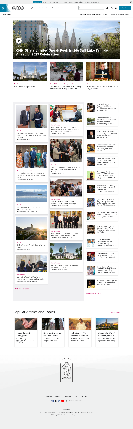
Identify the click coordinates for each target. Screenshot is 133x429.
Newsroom (7, 14)
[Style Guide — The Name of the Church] (80, 329)
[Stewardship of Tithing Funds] (26, 329)
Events (98, 14)
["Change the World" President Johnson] (107, 329)
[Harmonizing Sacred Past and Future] (53, 329)
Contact (105, 14)
